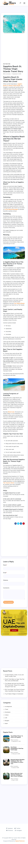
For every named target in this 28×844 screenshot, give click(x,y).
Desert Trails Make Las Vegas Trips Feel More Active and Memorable (14, 679)
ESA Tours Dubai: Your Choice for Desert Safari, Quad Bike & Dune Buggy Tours (14, 690)
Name (5, 565)
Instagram (19, 830)
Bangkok (7, 720)
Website (5, 580)
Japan (6, 723)
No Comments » (7, 74)
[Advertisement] (14, 49)
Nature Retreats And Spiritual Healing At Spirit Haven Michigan (17, 775)
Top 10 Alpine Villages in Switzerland (14, 694)
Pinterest (10, 830)
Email (5, 573)
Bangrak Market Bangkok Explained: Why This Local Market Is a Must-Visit (17, 761)
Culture (7, 715)
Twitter (18, 828)
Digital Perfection (20, 841)
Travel (6, 709)
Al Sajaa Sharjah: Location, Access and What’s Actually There (14, 675)
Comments (6, 588)
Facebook (10, 828)
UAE (6, 718)
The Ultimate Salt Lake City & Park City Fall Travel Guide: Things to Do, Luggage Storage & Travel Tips (14, 685)
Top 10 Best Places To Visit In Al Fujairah (17, 736)
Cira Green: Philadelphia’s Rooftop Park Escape (17, 748)
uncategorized (8, 706)
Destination (6, 64)
